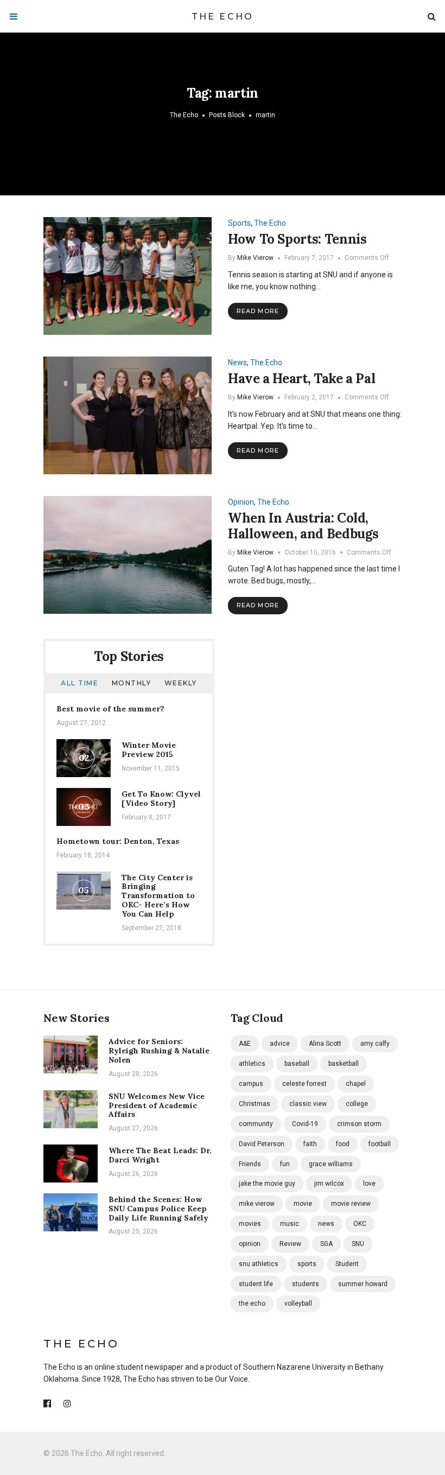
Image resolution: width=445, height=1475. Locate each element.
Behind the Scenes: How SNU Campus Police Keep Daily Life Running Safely (158, 1208)
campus (251, 1084)
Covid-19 (305, 1124)
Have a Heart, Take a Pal (301, 378)
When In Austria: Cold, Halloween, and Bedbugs (303, 526)
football (379, 1144)
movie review (351, 1203)
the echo (252, 1303)
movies (250, 1224)
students (305, 1284)
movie (303, 1203)
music (289, 1224)
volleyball (298, 1303)
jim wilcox (329, 1183)
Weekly (180, 683)
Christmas (254, 1104)
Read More (258, 311)
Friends (250, 1164)
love (369, 1183)
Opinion (241, 502)
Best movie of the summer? (110, 709)
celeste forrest (304, 1084)
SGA (326, 1244)
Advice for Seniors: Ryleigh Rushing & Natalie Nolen (159, 1051)
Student (347, 1264)
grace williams (331, 1164)
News (237, 362)
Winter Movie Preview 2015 (149, 749)
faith (310, 1144)
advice (280, 1043)
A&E (245, 1043)
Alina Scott (325, 1043)
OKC (359, 1224)
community (256, 1124)
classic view (308, 1104)
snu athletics (258, 1264)
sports (306, 1264)
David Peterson (261, 1144)
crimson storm (359, 1124)
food (342, 1144)
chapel (356, 1084)
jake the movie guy (267, 1183)
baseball (296, 1063)
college (357, 1104)
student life (256, 1284)
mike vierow (257, 1203)
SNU (358, 1244)
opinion (249, 1244)
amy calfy (375, 1043)
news (326, 1224)
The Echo (223, 16)
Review (290, 1244)
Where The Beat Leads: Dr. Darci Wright (160, 1155)
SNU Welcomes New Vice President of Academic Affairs (157, 1105)
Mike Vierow (255, 258)
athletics (252, 1063)
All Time (79, 683)
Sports (239, 223)
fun (285, 1164)
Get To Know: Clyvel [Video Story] (161, 798)
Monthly (131, 683)
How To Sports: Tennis (297, 239)
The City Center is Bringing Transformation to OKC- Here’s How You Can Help (158, 896)
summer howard (362, 1284)
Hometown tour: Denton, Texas (117, 841)
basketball (343, 1063)
